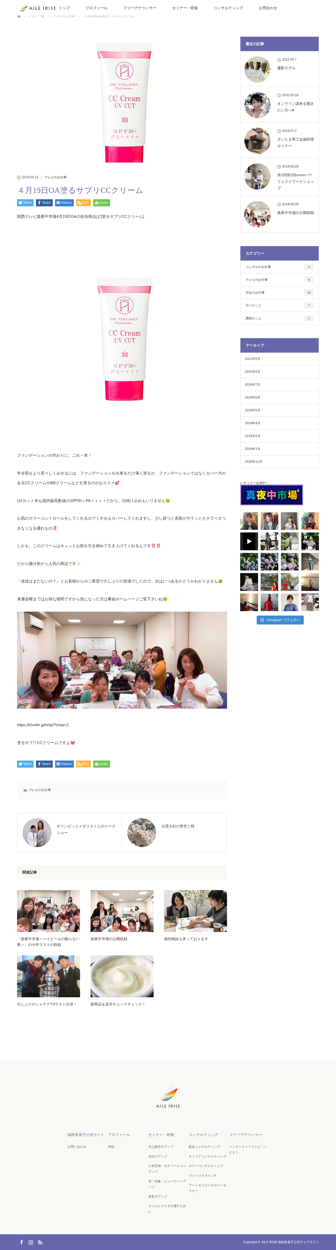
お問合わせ (268, 8)
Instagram (30, 1241)
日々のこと (278, 305)
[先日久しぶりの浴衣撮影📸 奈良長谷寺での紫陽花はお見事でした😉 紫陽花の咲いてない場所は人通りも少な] (290, 541)
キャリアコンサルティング (208, 1156)
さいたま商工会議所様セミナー (295, 142)
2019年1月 (252, 449)
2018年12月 (253, 462)
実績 (111, 1147)
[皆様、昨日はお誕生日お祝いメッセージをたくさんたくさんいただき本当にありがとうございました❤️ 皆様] (310, 521)
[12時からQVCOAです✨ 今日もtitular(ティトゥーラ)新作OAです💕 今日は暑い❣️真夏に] (310, 562)
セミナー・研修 (185, 8)
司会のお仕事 (278, 292)
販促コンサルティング (204, 1147)
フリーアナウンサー (139, 8)
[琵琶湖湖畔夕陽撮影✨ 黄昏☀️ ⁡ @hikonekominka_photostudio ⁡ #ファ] (310, 582)
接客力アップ (157, 1196)
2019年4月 (252, 423)
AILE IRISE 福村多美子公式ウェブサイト (290, 1242)
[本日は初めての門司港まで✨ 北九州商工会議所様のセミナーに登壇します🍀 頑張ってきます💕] (270, 521)
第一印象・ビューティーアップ (167, 1184)
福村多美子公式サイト (85, 1135)
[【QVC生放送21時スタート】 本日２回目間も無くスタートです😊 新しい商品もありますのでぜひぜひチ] (290, 602)
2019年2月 (252, 436)
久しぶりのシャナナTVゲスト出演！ (47, 1004)
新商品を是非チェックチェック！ (118, 1004)
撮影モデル (286, 68)
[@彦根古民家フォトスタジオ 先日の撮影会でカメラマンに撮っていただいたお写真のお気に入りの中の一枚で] (249, 582)
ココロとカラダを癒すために (167, 1209)
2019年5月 (252, 410)
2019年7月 (252, 384)
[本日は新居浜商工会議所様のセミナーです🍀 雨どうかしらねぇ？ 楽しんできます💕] (249, 521)
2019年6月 (252, 397)
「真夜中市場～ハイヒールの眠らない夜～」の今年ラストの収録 (48, 942)
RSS (39, 1241)
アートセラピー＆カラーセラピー (208, 1188)
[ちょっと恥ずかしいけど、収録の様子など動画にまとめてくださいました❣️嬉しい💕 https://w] (249, 541)
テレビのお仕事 (56, 177)
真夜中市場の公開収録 (109, 939)
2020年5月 (252, 372)
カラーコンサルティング (206, 1166)
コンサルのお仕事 (278, 267)
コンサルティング (228, 8)
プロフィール (97, 8)
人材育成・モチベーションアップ (167, 1168)
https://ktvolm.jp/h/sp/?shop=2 (43, 725)
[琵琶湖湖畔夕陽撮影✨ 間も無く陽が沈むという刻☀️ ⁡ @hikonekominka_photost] (249, 602)
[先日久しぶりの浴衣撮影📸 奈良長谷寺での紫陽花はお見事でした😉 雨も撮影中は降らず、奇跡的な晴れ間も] (270, 541)
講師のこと (278, 318)
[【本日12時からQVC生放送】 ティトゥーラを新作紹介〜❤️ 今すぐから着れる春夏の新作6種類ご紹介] (310, 602)
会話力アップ (157, 1156)
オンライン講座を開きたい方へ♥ (295, 106)
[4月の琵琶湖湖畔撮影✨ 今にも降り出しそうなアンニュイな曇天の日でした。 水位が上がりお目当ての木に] (290, 582)
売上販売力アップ (161, 1147)
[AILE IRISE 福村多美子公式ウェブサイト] (168, 1108)
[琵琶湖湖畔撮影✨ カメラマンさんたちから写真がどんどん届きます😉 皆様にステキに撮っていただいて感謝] (270, 582)
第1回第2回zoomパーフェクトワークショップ (295, 181)
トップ (64, 8)
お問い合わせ (76, 1147)
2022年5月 (252, 359)
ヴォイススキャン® (202, 1175)
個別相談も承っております (186, 939)
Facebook (21, 1241)
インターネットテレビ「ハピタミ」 (248, 1149)
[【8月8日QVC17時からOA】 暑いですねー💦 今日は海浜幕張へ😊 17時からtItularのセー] (290, 521)
